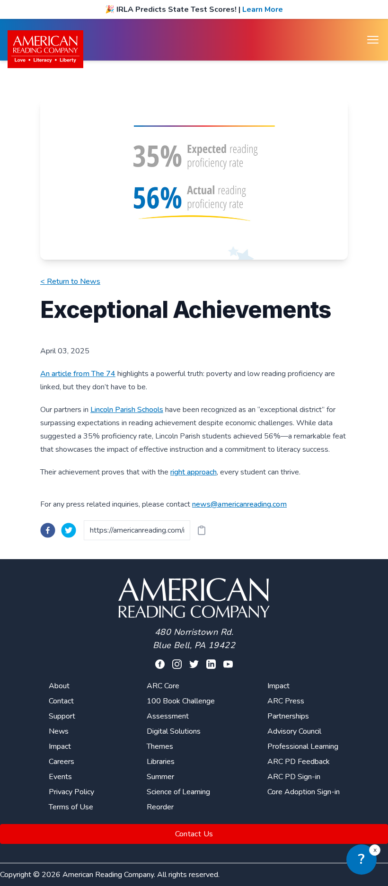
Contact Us (194, 834)
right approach (193, 472)
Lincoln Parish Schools (126, 409)
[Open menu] (372, 39)
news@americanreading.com (239, 504)
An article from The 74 (77, 373)
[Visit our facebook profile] (160, 664)
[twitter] (68, 530)
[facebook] (47, 530)
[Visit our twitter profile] (194, 664)
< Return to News (70, 281)
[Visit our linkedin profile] (211, 664)
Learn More (262, 9)
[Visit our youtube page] (228, 664)
